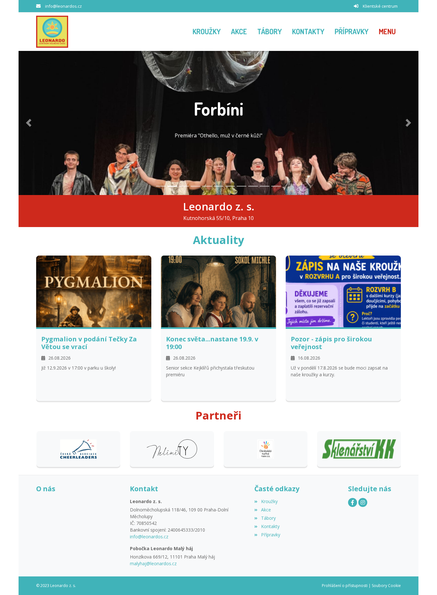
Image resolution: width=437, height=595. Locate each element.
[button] (387, 32)
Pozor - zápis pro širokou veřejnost (331, 343)
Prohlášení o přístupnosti (345, 585)
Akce (266, 510)
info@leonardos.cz (63, 6)
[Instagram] (362, 502)
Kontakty (270, 526)
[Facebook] (352, 502)
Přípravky (270, 535)
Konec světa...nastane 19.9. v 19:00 (212, 343)
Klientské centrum (380, 6)
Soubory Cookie (386, 585)
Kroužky (269, 501)
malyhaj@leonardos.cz (153, 563)
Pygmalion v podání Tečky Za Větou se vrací (89, 343)
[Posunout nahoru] (423, 581)
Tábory (268, 518)
